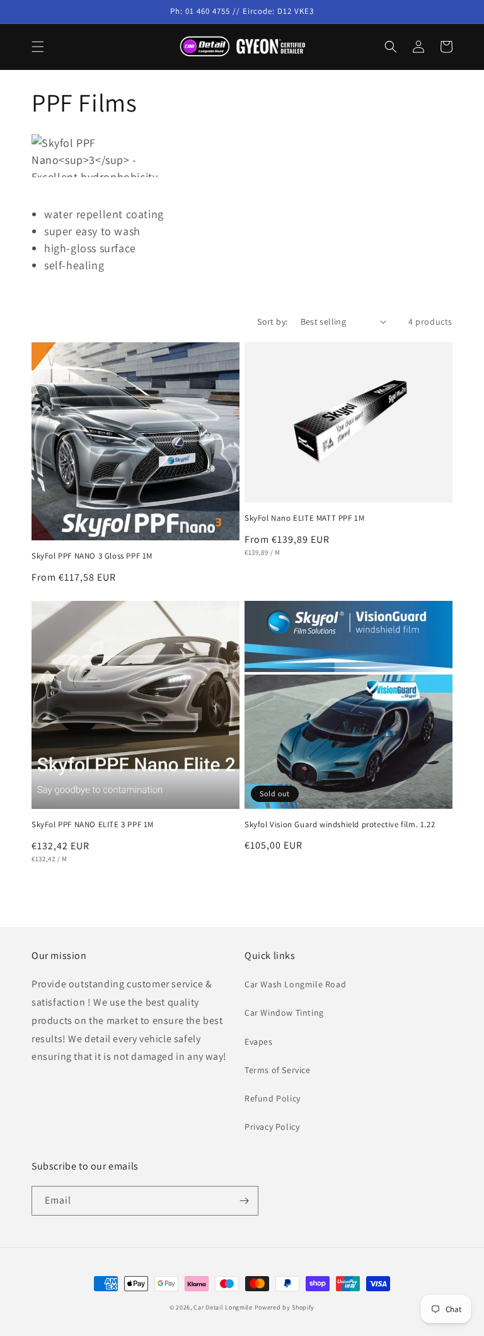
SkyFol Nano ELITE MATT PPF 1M (304, 518)
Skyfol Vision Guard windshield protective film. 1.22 (340, 825)
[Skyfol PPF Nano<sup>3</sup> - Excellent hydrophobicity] (172, 155)
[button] (38, 47)
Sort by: (272, 321)
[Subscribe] (244, 1201)
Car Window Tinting (284, 1012)
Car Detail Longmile (222, 1307)
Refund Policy (273, 1098)
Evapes (259, 1041)
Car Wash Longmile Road (295, 984)
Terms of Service (278, 1070)
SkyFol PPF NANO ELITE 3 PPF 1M (93, 825)
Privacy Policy (272, 1126)
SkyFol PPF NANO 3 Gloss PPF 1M (92, 556)
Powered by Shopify (285, 1307)
